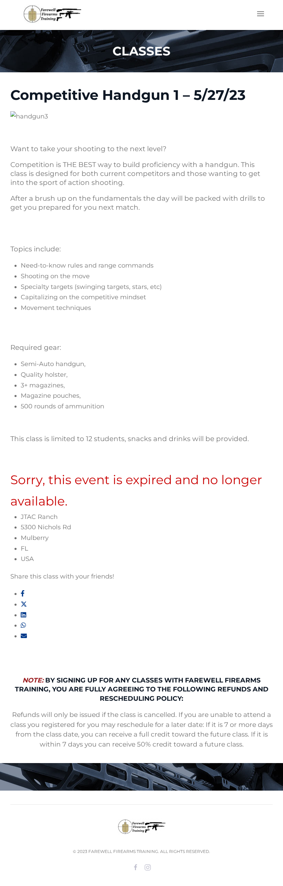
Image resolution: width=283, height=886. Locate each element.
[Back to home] (50, 14)
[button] (260, 14)
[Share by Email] (24, 636)
